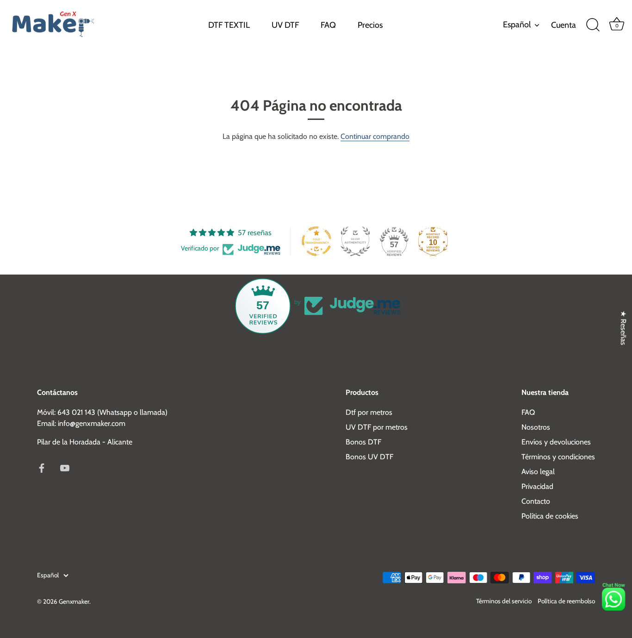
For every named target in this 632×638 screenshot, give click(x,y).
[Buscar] (592, 25)
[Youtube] (64, 467)
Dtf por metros (369, 412)
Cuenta (563, 25)
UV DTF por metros (377, 427)
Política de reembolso (566, 601)
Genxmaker (74, 601)
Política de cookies (549, 516)
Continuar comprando (375, 136)
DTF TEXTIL (229, 25)
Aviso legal (538, 471)
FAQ (328, 25)
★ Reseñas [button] (623, 328)
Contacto (535, 501)
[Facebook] (41, 467)
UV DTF (285, 25)
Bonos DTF (363, 442)
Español (517, 25)
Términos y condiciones (558, 456)
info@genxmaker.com (91, 423)
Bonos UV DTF (369, 456)
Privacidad (537, 486)
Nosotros (535, 427)
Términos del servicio (504, 601)
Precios (370, 25)
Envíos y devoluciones (556, 442)
